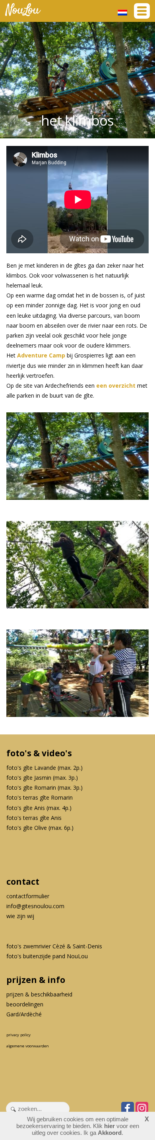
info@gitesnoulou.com (35, 906)
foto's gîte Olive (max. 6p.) (40, 827)
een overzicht (116, 385)
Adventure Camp (41, 355)
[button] (142, 11)
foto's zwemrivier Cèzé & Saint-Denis (54, 946)
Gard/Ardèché (24, 1014)
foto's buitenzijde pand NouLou (47, 956)
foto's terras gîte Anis (34, 817)
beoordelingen (24, 1004)
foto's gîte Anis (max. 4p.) (39, 808)
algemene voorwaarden (27, 1046)
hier (109, 1126)
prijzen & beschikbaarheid (39, 994)
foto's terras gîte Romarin (39, 797)
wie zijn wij (20, 916)
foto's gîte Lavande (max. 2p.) (44, 767)
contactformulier (27, 896)
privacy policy (18, 1034)
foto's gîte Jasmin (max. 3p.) (42, 777)
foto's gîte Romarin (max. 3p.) (44, 787)
